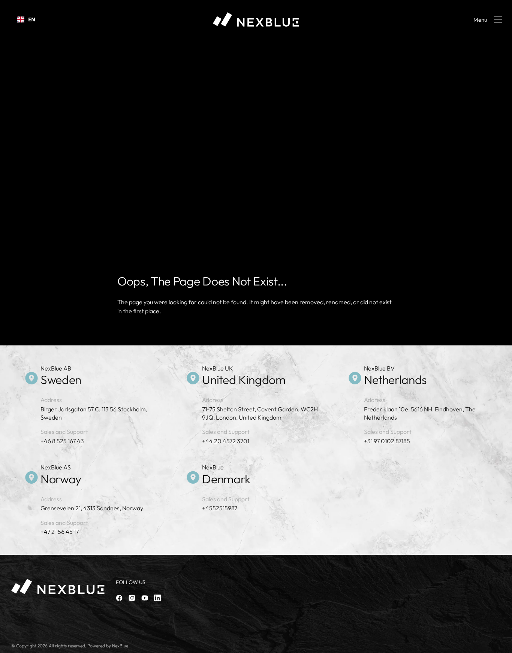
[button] (486, 19)
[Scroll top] (503, 644)
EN (31, 19)
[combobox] (26, 19)
